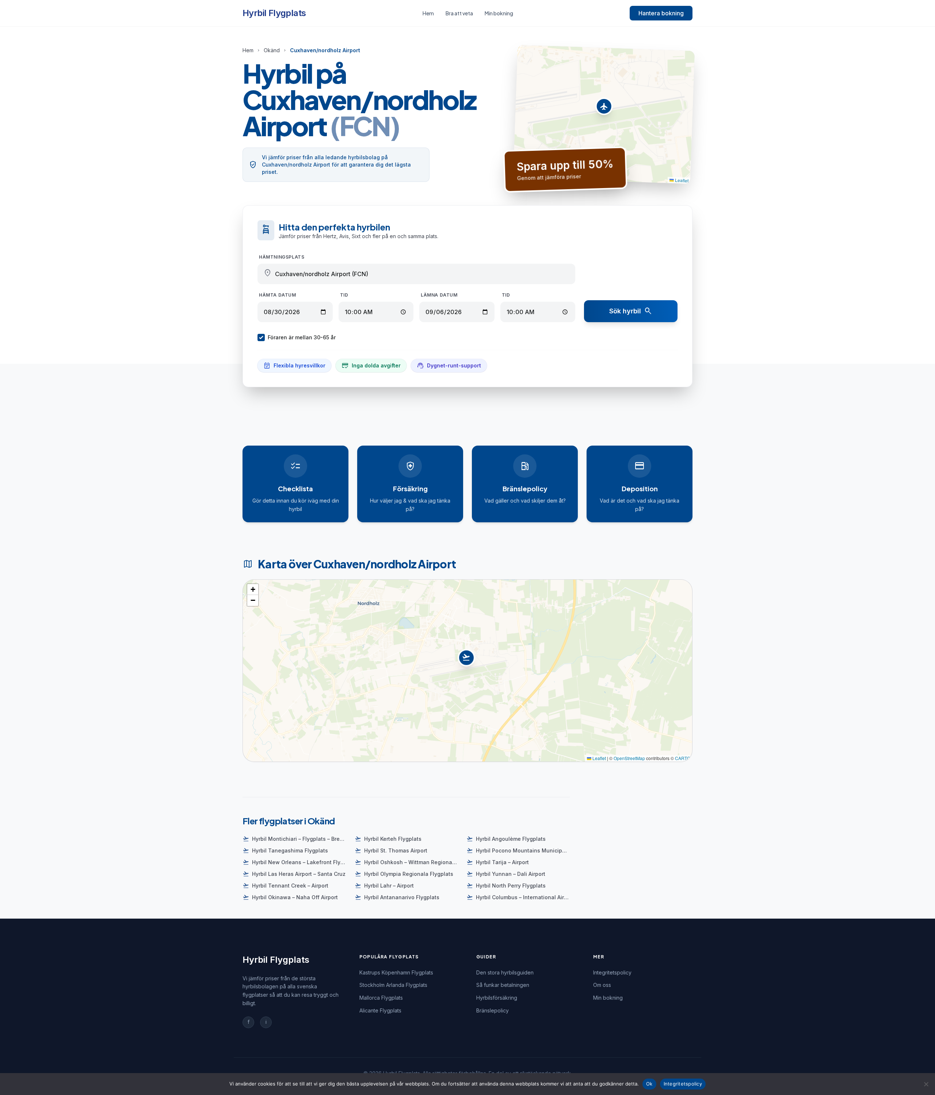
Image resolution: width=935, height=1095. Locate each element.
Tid (344, 295)
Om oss (602, 985)
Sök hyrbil (631, 311)
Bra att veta (459, 13)
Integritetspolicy (612, 972)
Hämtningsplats (281, 257)
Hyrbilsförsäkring (496, 998)
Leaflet (681, 180)
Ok (649, 1084)
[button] (603, 108)
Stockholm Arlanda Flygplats (393, 985)
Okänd (272, 50)
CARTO (682, 758)
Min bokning (499, 13)
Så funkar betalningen (502, 985)
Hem (428, 13)
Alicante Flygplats (380, 1010)
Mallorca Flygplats (381, 998)
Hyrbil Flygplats (274, 13)
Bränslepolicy (492, 1010)
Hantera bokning (661, 13)
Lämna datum (439, 295)
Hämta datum (277, 295)
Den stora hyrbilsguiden (505, 972)
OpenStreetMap (629, 758)
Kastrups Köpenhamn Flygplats (396, 972)
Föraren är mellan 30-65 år (302, 337)
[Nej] (926, 1084)
